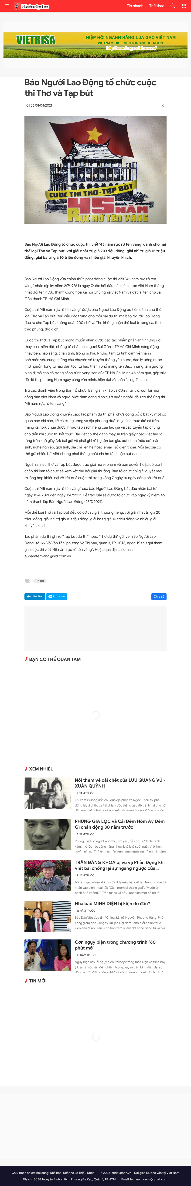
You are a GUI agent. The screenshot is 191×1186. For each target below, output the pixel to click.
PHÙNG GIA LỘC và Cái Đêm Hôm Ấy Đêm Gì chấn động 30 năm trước (120, 824)
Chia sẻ (159, 596)
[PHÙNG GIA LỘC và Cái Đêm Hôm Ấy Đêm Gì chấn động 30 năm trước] (47, 834)
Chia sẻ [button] (59, 596)
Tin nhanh (135, 6)
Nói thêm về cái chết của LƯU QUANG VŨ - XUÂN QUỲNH (120, 783)
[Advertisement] (95, 1126)
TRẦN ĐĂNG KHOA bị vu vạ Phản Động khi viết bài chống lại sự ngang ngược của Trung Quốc (119, 865)
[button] (172, 6)
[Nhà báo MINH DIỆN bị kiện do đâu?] (47, 916)
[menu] (7, 6)
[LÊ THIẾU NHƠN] (31, 6)
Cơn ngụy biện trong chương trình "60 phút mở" (115, 945)
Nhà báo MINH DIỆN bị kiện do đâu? (112, 904)
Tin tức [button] (37, 596)
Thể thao (156, 6)
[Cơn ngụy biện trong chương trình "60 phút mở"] (47, 955)
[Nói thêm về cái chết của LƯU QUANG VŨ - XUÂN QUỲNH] (47, 793)
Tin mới (38, 981)
